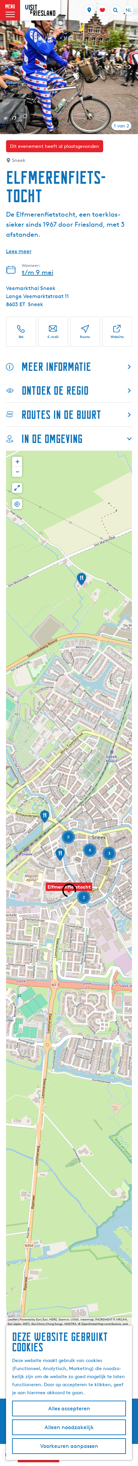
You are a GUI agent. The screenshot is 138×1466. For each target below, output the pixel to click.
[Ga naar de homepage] (40, 10)
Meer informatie (56, 366)
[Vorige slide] (8, 67)
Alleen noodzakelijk (69, 1427)
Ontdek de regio (55, 390)
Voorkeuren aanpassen (69, 1446)
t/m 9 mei (37, 272)
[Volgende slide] (130, 67)
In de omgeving (51, 438)
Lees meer (18, 251)
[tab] (121, 125)
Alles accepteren (69, 1408)
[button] (69, 891)
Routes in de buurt (61, 414)
